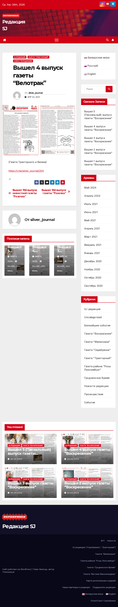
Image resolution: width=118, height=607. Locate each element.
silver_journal (35, 92)
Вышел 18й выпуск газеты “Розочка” (54, 192)
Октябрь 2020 (92, 277)
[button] (107, 40)
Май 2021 (90, 220)
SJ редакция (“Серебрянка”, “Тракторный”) (94, 547)
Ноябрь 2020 (92, 269)
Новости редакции (23, 61)
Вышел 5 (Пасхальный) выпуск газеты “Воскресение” (98, 115)
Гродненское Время (96, 377)
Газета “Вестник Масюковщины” (99, 574)
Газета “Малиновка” (105, 554)
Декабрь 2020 (93, 261)
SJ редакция (20, 57)
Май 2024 (90, 187)
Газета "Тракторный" (38, 57)
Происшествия (93, 394)
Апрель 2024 (92, 195)
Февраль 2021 (92, 244)
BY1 (102, 540)
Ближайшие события (97, 325)
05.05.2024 (16, 459)
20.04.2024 (73, 493)
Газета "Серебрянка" (97, 349)
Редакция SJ (18, 526)
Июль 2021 (91, 204)
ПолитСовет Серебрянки (103, 600)
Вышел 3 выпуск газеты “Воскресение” (30, 485)
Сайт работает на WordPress (17, 569)
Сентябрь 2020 (93, 285)
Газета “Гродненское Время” (101, 567)
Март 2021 (90, 236)
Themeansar (8, 572)
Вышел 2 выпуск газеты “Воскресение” (87, 485)
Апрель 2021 (92, 228)
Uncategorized (93, 317)
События (89, 402)
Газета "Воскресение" (98, 333)
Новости (111, 540)
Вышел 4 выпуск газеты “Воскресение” (87, 451)
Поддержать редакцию (104, 587)
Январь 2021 (92, 253)
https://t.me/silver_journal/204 (26, 170)
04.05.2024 (73, 459)
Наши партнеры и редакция (76, 587)
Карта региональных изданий (101, 580)
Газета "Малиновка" (97, 341)
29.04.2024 (16, 493)
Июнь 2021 (91, 212)
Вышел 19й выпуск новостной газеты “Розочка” (25, 193)
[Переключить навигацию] (56, 40)
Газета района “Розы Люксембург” (98, 560)
